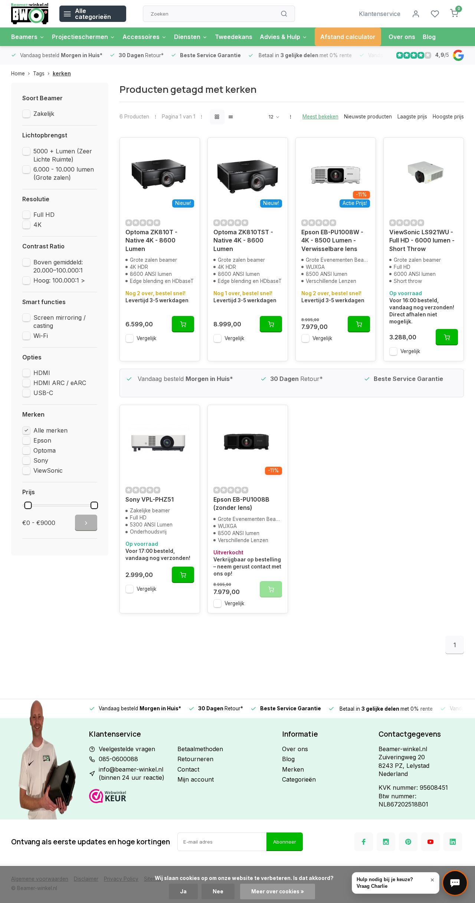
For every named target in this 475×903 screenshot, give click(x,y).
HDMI (41, 372)
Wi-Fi (40, 335)
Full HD (44, 214)
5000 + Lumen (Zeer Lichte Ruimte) (62, 155)
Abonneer (284, 842)
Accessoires (141, 36)
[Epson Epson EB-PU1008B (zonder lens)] (248, 442)
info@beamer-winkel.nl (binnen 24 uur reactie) (131, 773)
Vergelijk (146, 338)
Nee (218, 891)
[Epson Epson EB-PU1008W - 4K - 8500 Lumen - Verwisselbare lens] (336, 175)
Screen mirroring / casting (59, 321)
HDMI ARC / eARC (59, 383)
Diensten (187, 36)
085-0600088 (118, 759)
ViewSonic (48, 470)
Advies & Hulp (280, 36)
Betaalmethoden (200, 749)
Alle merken (50, 430)
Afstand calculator (348, 36)
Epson (42, 440)
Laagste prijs (412, 117)
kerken (62, 73)
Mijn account (195, 779)
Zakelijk (43, 113)
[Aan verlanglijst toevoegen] (188, 148)
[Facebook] (363, 841)
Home (18, 73)
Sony (40, 460)
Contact (188, 769)
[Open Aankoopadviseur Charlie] (455, 883)
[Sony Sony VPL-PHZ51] (160, 442)
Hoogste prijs (448, 117)
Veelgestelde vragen (127, 749)
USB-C (43, 393)
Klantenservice (379, 13)
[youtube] (430, 841)
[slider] (28, 505)
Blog (429, 36)
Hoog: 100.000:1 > (59, 280)
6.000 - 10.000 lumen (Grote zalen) (63, 173)
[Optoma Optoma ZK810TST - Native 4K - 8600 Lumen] (248, 175)
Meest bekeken (320, 117)
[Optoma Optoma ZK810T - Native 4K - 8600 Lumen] (160, 175)
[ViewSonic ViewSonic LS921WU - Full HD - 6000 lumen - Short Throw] (423, 175)
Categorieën (299, 779)
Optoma (44, 450)
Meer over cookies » (277, 891)
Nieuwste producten (368, 117)
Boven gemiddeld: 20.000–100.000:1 (58, 266)
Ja (183, 891)
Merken (293, 769)
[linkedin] (452, 841)
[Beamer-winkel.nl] (29, 14)
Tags (39, 73)
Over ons (402, 36)
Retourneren (195, 759)
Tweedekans (233, 36)
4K (37, 224)
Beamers (24, 36)
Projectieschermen (80, 36)
